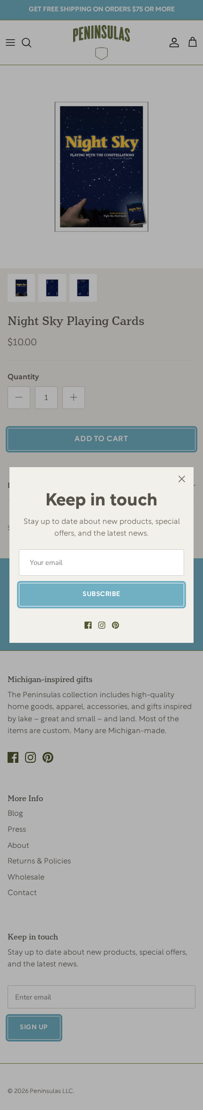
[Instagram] (101, 625)
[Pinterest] (115, 625)
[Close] (181, 479)
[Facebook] (88, 625)
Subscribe (101, 594)
